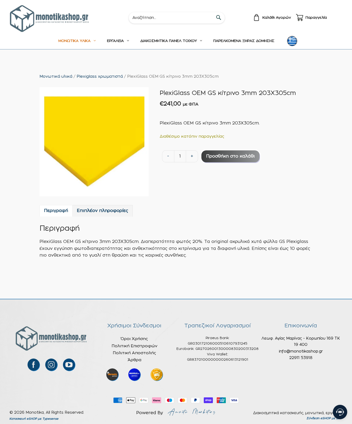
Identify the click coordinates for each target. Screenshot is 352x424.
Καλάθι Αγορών (276, 17)
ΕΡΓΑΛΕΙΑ (115, 41)
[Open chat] (340, 412)
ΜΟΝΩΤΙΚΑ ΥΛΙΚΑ (74, 41)
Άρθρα (134, 360)
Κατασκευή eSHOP (23, 418)
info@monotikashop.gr (301, 351)
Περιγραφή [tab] (56, 211)
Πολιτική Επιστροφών (134, 346)
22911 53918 (300, 358)
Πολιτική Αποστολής (134, 353)
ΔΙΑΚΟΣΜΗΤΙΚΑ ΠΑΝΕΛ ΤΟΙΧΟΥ (168, 41)
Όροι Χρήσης (134, 339)
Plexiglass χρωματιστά (100, 76)
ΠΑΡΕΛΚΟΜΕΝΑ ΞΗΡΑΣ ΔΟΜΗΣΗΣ (243, 41)
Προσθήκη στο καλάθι (230, 156)
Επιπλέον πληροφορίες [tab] (102, 211)
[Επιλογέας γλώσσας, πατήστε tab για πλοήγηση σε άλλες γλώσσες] (292, 41)
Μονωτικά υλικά (56, 76)
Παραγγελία (316, 17)
